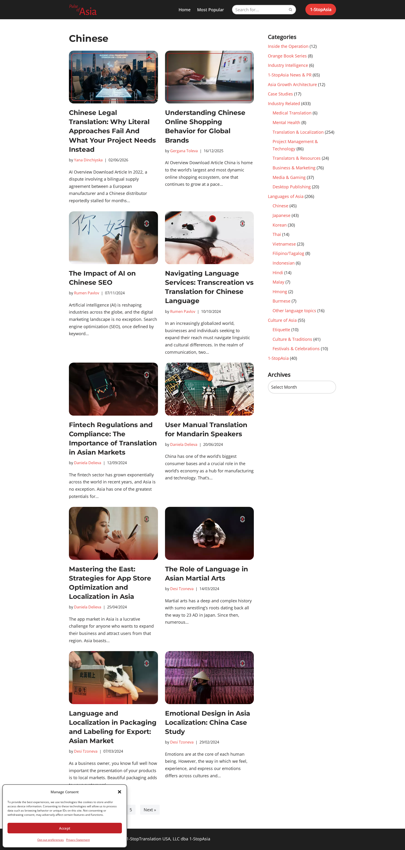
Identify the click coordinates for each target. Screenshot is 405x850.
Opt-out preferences (50, 840)
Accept (64, 828)
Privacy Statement (78, 840)
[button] (119, 791)
